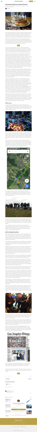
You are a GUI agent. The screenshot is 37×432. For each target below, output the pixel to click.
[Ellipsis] (31, 391)
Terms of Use (22, 411)
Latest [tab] (8, 397)
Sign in (35, 1)
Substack (15, 430)
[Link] (4, 103)
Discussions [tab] (11, 397)
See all (7, 415)
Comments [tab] (7, 384)
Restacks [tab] (10, 384)
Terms (20, 426)
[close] (25, 400)
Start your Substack (16, 428)
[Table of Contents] (0, 216)
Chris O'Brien (8, 8)
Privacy (18, 426)
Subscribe (31, 1)
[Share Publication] (28, 1)
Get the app (22, 428)
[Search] (26, 1)
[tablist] (8, 384)
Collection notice (23, 426)
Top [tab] (6, 397)
